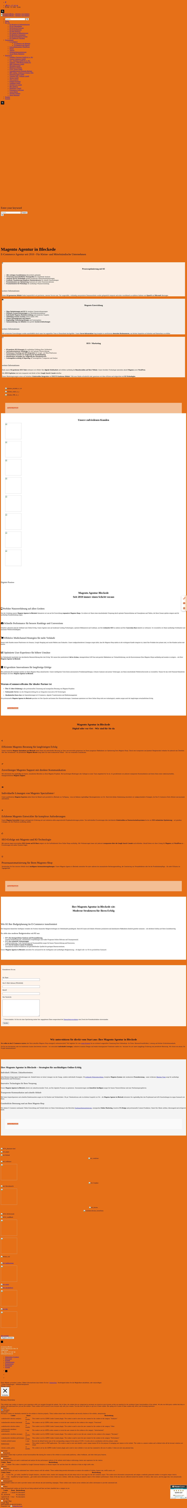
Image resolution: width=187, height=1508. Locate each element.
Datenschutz (53, 1382)
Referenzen (8, 1365)
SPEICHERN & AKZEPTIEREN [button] (11, 1504)
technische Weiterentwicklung (94, 1077)
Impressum (8, 1359)
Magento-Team (161, 1077)
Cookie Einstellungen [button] (8, 1384)
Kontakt (7, 1360)
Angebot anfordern (7, 1338)
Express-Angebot (12, 408)
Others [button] (3, 1484)
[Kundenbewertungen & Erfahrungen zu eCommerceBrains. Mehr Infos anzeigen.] (178, 1492)
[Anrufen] (184, 598)
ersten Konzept (85, 1043)
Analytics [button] (4, 1466)
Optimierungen (9, 1362)
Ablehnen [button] (18, 1384)
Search (24, 212)
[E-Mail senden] (184, 603)
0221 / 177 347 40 (12, 5)
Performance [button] (5, 1456)
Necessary (6, 1410)
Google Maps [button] (5, 1499)
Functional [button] (4, 1451)
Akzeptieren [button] (25, 1384)
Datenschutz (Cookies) (12, 1357)
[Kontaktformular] (184, 608)
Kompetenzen (9, 1364)
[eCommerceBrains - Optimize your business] (15, 14)
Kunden (7, 1367)
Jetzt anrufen (5, 1336)
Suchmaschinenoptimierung (83, 1108)
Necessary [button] (4, 1408)
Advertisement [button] (5, 1479)
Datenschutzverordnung (71, 1019)
